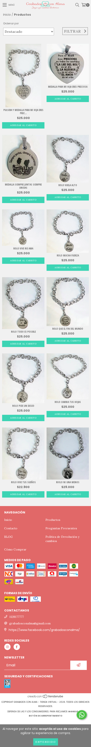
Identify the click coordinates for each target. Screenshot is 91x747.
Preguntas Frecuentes (61, 528)
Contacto (10, 528)
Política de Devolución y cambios (62, 539)
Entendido (45, 741)
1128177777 (16, 617)
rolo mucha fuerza (68, 255)
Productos (53, 520)
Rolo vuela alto (67, 185)
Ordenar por (11, 23)
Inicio (7, 14)
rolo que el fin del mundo (67, 328)
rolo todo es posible (23, 331)
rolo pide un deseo (23, 405)
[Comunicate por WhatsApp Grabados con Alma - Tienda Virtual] (82, 714)
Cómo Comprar (15, 549)
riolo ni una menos (67, 482)
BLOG (8, 537)
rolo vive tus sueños (23, 482)
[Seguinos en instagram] (7, 647)
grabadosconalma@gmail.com (30, 623)
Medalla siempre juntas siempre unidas (23, 186)
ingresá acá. (76, 711)
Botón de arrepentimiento (45, 715)
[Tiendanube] (45, 697)
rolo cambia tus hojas (68, 402)
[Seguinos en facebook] (17, 647)
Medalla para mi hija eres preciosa (67, 86)
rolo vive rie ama (23, 248)
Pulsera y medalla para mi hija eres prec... (23, 111)
